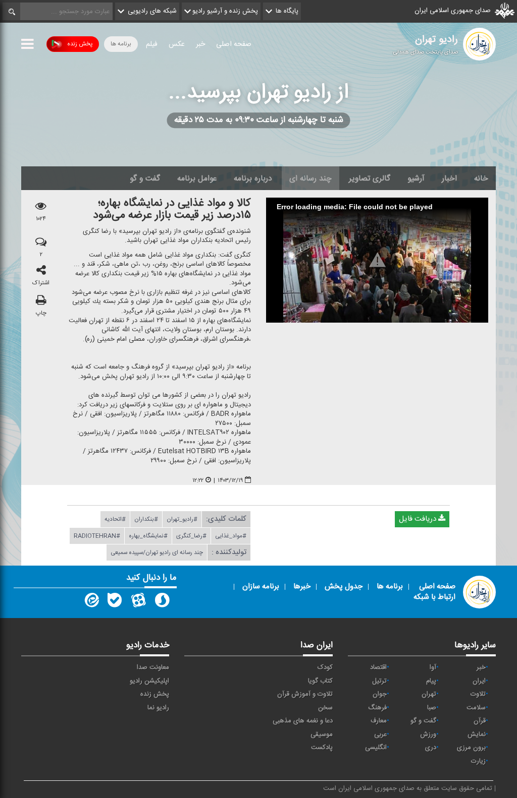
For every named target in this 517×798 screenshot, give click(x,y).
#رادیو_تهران (182, 519)
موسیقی (322, 734)
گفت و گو (145, 178)
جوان (380, 694)
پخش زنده (79, 44)
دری (430, 747)
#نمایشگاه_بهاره (148, 536)
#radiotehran (97, 536)
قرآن (480, 720)
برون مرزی (471, 747)
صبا (431, 707)
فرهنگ (377, 707)
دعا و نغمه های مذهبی (303, 720)
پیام (431, 681)
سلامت (476, 707)
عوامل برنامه (197, 178)
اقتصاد (378, 667)
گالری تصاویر (369, 178)
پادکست (322, 747)
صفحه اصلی (233, 44)
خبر (200, 44)
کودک (325, 667)
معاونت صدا (153, 667)
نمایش (477, 734)
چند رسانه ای (310, 178)
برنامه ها (121, 44)
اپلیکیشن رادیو (149, 681)
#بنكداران (146, 519)
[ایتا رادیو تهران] (90, 602)
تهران (429, 694)
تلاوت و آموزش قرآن (305, 694)
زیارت (478, 761)
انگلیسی (376, 747)
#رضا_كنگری (191, 536)
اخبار (449, 178)
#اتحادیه (115, 519)
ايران (479, 681)
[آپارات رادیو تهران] (138, 602)
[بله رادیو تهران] (114, 602)
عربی (380, 734)
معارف (379, 720)
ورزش (428, 734)
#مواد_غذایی (230, 536)
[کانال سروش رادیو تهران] (162, 602)
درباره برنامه (253, 178)
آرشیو (416, 178)
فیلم (152, 44)
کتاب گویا (320, 681)
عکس (177, 44)
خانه (481, 178)
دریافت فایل (418, 519)
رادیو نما (158, 707)
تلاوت (478, 694)
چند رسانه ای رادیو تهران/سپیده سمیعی (157, 552)
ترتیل (379, 681)
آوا (433, 667)
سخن (325, 707)
